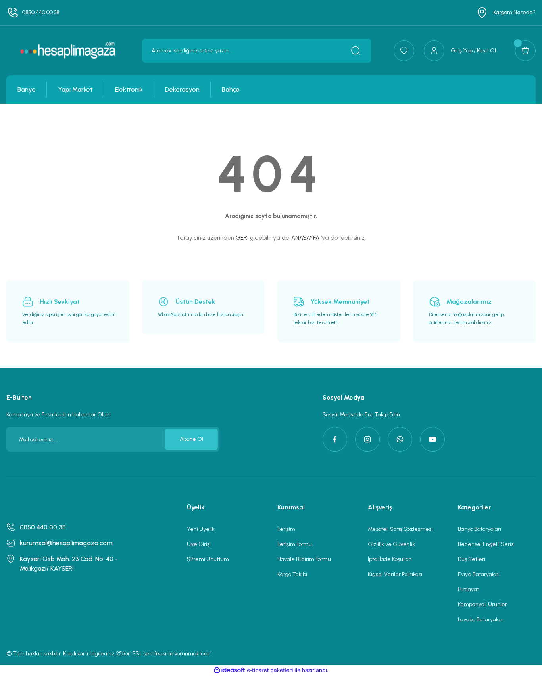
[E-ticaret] (270, 670)
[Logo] (67, 50)
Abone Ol (191, 439)
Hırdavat (468, 589)
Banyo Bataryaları (479, 529)
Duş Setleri (471, 559)
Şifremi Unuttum (208, 559)
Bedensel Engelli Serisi (486, 544)
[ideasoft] (229, 670)
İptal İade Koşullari (390, 559)
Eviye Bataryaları (479, 574)
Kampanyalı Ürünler (482, 604)
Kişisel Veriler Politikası (395, 574)
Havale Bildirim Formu (304, 559)
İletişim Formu (294, 544)
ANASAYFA (305, 237)
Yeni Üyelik (201, 529)
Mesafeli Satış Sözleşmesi (400, 529)
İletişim (286, 529)
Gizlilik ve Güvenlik (391, 544)
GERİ (242, 237)
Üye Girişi (199, 544)
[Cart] (525, 50)
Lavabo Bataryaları (481, 619)
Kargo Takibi (292, 574)
